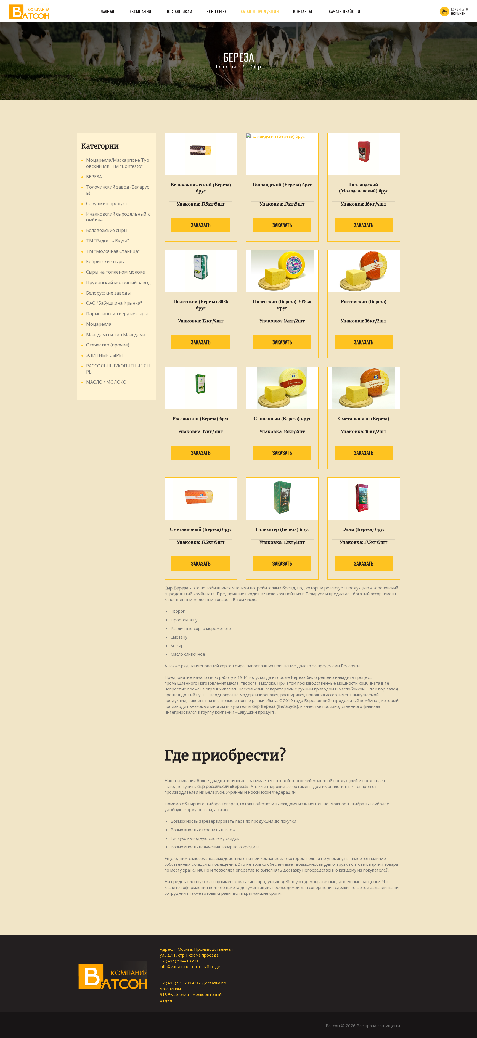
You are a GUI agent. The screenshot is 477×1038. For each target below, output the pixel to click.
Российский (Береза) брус (201, 418)
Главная (226, 66)
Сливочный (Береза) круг (282, 418)
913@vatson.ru (174, 994)
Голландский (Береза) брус (282, 184)
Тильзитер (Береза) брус (282, 529)
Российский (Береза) (363, 301)
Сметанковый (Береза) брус (201, 529)
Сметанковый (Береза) (363, 418)
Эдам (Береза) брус (364, 529)
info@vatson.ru (174, 966)
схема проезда (204, 955)
